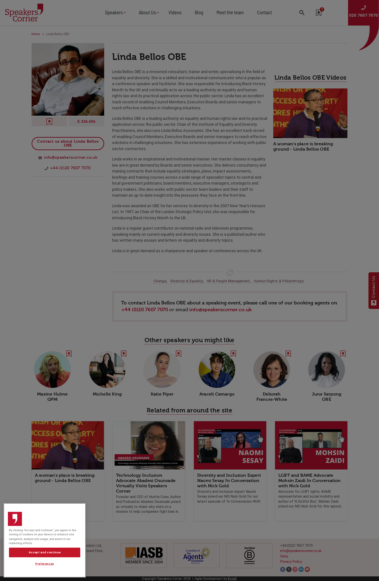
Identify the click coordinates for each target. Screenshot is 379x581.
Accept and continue (45, 552)
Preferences (44, 564)
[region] (45, 540)
